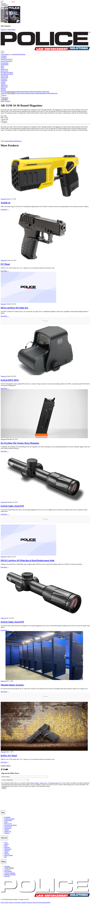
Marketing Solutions (46, 93)
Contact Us (19, 93)
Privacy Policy (5, 902)
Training (3, 82)
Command (4, 56)
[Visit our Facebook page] (1, 770)
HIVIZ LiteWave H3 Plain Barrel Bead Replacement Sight (27, 560)
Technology (4, 79)
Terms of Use (12, 902)
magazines (8, 141)
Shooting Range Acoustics (12, 685)
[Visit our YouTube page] (7, 770)
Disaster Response (6, 59)
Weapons (3, 88)
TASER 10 (5, 203)
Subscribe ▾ (4, 5)
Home (2, 101)
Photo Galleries (42, 91)
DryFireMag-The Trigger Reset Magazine (20, 443)
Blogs (10, 91)
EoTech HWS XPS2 (10, 380)
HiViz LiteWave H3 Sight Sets (14, 308)
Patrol (2, 66)
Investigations (4, 63)
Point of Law (4, 69)
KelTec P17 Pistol (9, 755)
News (13, 1)
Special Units (4, 75)
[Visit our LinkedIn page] (5, 770)
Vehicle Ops (4, 85)
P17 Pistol (5, 264)
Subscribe (3, 29)
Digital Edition (11, 29)
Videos (21, 1)
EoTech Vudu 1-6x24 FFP (12, 506)
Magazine (14, 91)
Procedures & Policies (7, 72)
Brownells (13, 141)
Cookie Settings (11, 93)
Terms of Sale (20, 902)
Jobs (48, 91)
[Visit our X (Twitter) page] (3, 770)
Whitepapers (20, 91)
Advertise (3, 93)
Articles (17, 1)
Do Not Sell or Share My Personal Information (37, 902)
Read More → (5, 209)
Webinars (25, 1)
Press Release (26, 93)
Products (35, 91)
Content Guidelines (35, 93)
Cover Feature (8, 1)
